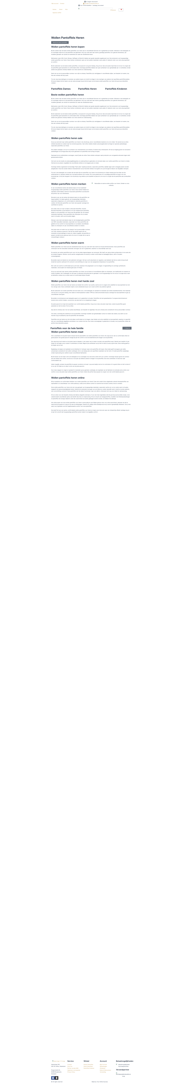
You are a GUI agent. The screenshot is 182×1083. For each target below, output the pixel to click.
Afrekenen (113, 10)
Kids (66, 9)
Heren (60, 9)
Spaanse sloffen (57, 12)
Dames (54, 9)
